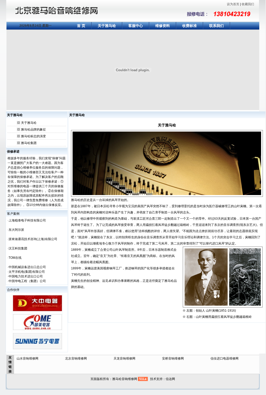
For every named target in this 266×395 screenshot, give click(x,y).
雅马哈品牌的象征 (33, 129)
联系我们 (216, 26)
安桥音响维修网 (173, 358)
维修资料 (162, 26)
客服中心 (135, 26)
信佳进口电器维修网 (225, 358)
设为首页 (233, 4)
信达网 (170, 379)
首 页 (81, 26)
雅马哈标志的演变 (33, 136)
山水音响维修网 (27, 358)
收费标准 (189, 26)
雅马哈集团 (29, 143)
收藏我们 (248, 4)
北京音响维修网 (76, 358)
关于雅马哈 (107, 26)
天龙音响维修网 (124, 358)
